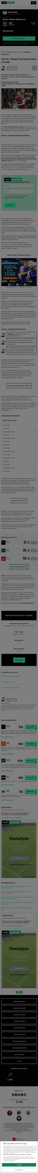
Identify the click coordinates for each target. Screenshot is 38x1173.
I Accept (19, 1164)
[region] (19, 1157)
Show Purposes (19, 1169)
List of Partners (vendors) (9, 1160)
